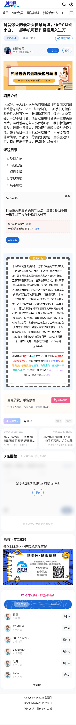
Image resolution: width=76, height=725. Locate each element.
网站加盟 (33, 13)
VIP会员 (17, 13)
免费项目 (11, 38)
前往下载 (65, 38)
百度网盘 (12, 240)
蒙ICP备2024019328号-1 (38, 703)
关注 (54, 50)
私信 (67, 50)
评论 (37, 228)
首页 (5, 13)
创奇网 (48, 697)
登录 (38, 492)
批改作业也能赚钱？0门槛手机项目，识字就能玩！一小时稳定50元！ (57, 440)
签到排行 (38, 685)
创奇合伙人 (50, 13)
